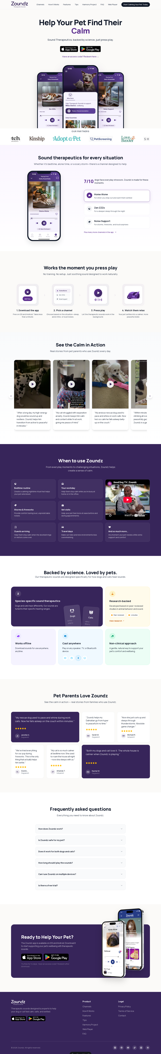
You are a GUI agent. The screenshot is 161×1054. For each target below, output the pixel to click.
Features (67, 4)
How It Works (53, 4)
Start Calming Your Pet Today (135, 4)
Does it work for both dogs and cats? (56, 851)
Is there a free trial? (48, 885)
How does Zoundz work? (50, 828)
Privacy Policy (124, 1006)
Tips (76, 4)
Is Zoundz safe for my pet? (51, 840)
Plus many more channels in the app (99, 232)
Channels (40, 4)
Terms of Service (126, 1011)
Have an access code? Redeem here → (80, 56)
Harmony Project (89, 4)
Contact (122, 1015)
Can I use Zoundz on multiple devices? (57, 874)
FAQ (102, 4)
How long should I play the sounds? (55, 862)
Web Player (112, 4)
